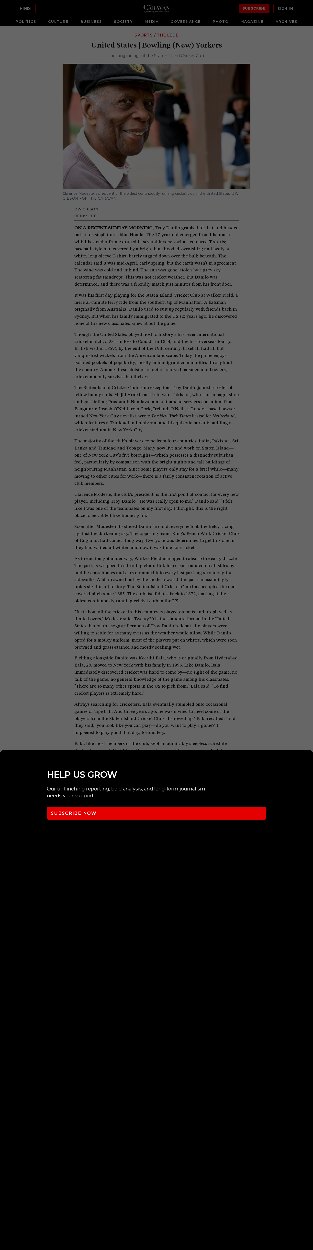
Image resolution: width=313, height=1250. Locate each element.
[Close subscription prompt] (308, 760)
